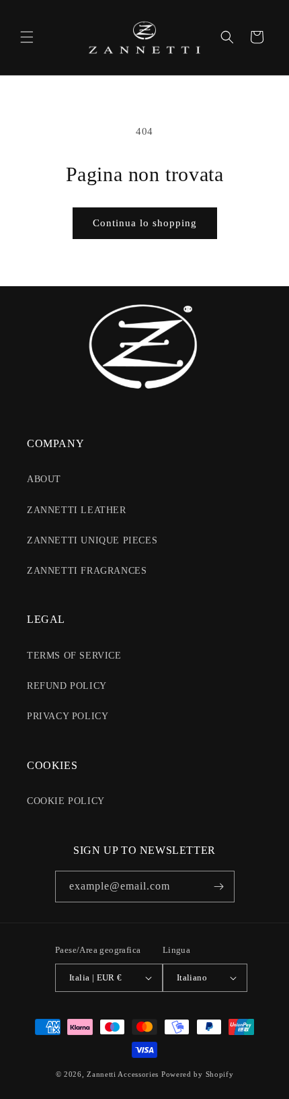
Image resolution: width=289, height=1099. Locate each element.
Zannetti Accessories (123, 1074)
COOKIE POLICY (66, 801)
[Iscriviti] (219, 886)
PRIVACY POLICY (67, 716)
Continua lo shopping (145, 223)
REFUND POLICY (67, 686)
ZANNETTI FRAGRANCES (87, 571)
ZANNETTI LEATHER (76, 510)
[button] (27, 37)
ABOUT (44, 479)
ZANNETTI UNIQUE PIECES (92, 540)
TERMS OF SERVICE (74, 656)
